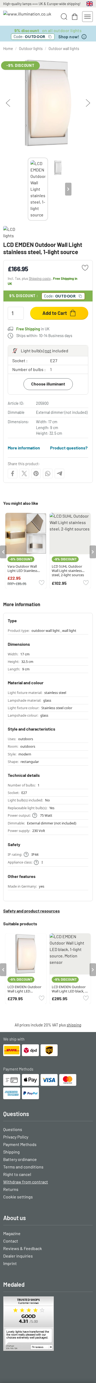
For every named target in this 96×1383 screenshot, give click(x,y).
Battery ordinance (20, 1159)
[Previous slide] (28, 189)
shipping (74, 1025)
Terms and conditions (23, 1166)
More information (24, 447)
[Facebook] (12, 473)
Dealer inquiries (18, 1255)
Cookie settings (18, 1196)
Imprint (10, 1263)
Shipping (11, 1151)
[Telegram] (59, 473)
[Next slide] (68, 189)
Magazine (12, 1233)
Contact (10, 1240)
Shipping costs (40, 278)
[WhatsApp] (48, 473)
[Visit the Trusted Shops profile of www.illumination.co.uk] (48, 1323)
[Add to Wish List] (85, 268)
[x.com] (24, 473)
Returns (10, 1189)
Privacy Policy (15, 1136)
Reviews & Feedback (22, 1248)
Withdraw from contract (25, 1181)
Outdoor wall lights (64, 48)
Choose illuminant (48, 383)
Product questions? (68, 447)
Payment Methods (20, 1144)
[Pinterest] (36, 473)
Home (8, 48)
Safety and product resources (31, 910)
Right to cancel (17, 1174)
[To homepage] (27, 16)
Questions (12, 1129)
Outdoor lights (31, 48)
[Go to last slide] (3, 551)
